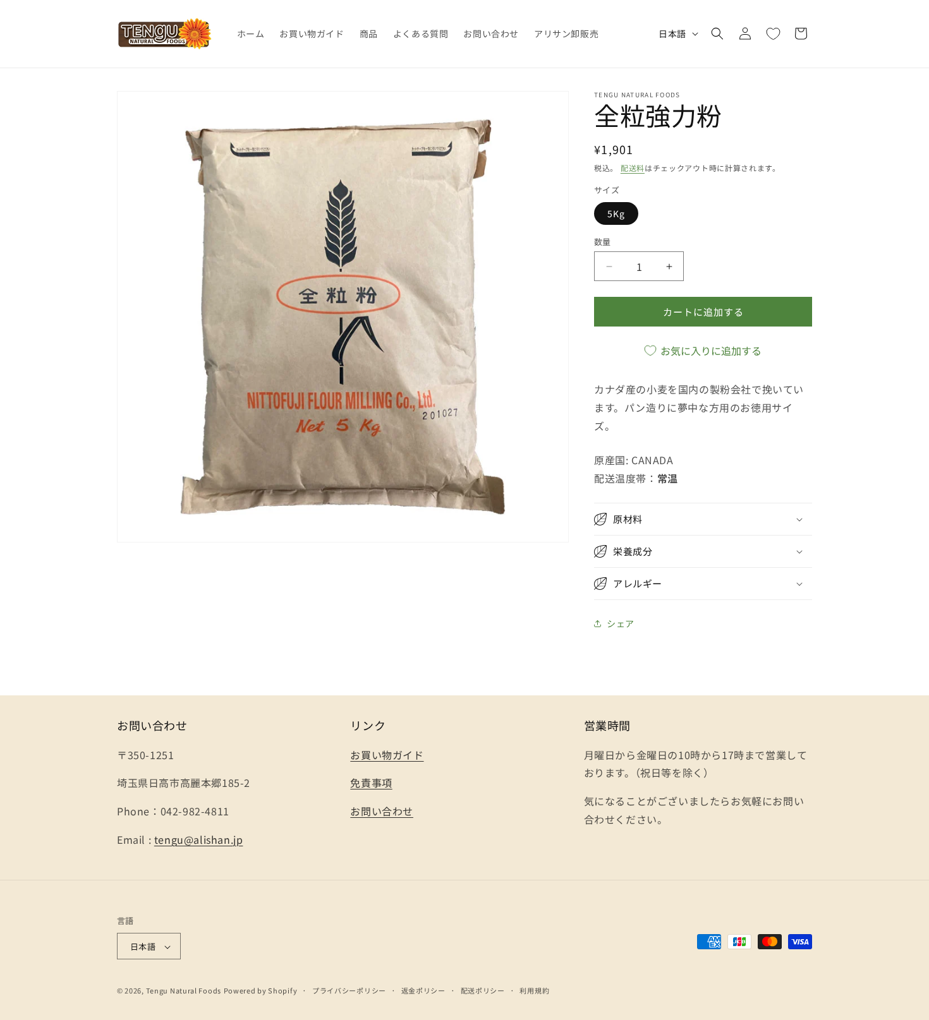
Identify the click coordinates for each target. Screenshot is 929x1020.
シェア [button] (621, 623)
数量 (602, 242)
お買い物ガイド (386, 754)
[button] (717, 33)
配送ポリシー (483, 990)
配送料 (633, 167)
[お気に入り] (773, 33)
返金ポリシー (423, 990)
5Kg (616, 213)
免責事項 (371, 782)
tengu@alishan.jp (198, 838)
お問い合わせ (381, 811)
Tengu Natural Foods (183, 991)
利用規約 (534, 990)
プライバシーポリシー (349, 990)
